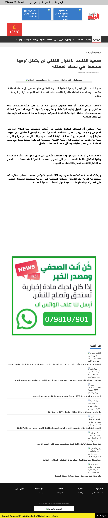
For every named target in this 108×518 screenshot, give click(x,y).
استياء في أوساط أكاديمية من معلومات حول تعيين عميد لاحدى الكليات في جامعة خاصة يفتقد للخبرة (58, 380)
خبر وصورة (70, 39)
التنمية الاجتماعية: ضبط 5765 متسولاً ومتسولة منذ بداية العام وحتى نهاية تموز (67, 396)
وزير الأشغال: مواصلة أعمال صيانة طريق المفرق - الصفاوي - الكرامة (72, 459)
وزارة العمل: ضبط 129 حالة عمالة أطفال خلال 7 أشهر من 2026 (74, 412)
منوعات (27, 39)
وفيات (19, 39)
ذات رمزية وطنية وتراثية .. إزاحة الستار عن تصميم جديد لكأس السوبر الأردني (69, 443)
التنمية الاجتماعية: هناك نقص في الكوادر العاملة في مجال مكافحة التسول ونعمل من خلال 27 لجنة (59, 427)
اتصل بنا (46, 2)
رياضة (35, 39)
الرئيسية (96, 39)
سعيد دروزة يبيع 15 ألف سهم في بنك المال (30, 13)
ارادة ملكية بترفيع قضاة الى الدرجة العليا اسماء (61, 14)
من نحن (33, 2)
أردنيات (88, 39)
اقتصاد (80, 39)
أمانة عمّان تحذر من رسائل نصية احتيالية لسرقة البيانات (78, 475)
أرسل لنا (59, 2)
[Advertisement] (54, 215)
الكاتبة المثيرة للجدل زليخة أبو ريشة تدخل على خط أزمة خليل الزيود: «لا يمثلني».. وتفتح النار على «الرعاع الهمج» (54, 364)
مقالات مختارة (46, 39)
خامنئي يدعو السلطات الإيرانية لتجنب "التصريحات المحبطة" (33, 516)
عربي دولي (58, 39)
